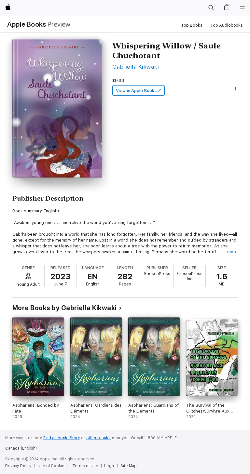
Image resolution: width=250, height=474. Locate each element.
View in (136, 90)
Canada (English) (21, 448)
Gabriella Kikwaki (135, 66)
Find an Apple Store (61, 438)
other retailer (98, 438)
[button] (211, 8)
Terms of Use (85, 466)
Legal (109, 466)
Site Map (128, 466)
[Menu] (242, 8)
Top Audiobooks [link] (226, 25)
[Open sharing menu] (236, 90)
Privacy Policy (18, 466)
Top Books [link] (191, 25)
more (232, 251)
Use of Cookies (51, 466)
